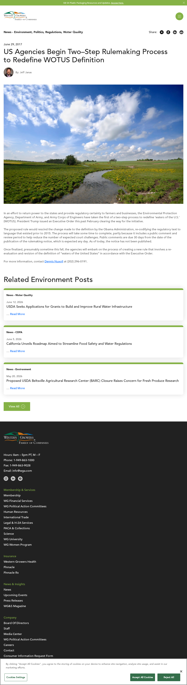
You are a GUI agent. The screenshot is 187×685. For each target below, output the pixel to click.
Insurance (10, 556)
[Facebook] (168, 33)
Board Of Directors (16, 623)
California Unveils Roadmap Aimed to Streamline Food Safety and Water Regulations (69, 343)
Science (9, 534)
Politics (38, 32)
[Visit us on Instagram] (6, 480)
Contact (9, 650)
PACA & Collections (17, 528)
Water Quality (73, 32)
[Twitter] (162, 33)
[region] (93, 672)
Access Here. (117, 2)
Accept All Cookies (142, 677)
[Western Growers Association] (20, 21)
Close (184, 3)
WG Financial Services (18, 501)
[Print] (181, 33)
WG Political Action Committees (25, 506)
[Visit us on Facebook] (20, 480)
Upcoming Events (15, 595)
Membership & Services (19, 490)
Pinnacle (9, 567)
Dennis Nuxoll (54, 261)
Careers (9, 645)
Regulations (53, 32)
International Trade (16, 517)
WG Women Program (18, 545)
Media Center (13, 634)
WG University (13, 539)
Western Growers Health (20, 562)
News (7, 32)
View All (14, 406)
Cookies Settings (15, 677)
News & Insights (14, 584)
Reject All (169, 677)
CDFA (18, 332)
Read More (17, 314)
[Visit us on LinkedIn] (13, 480)
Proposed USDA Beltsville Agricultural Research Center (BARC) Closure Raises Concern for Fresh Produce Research (92, 381)
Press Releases (13, 600)
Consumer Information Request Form (28, 656)
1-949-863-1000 (24, 460)
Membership (12, 495)
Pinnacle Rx (11, 573)
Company (10, 617)
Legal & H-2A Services (18, 523)
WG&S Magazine (15, 606)
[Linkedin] (175, 33)
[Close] (181, 671)
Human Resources (16, 512)
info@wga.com (22, 471)
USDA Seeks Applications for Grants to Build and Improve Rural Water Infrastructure (69, 306)
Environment (23, 32)
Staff (7, 628)
